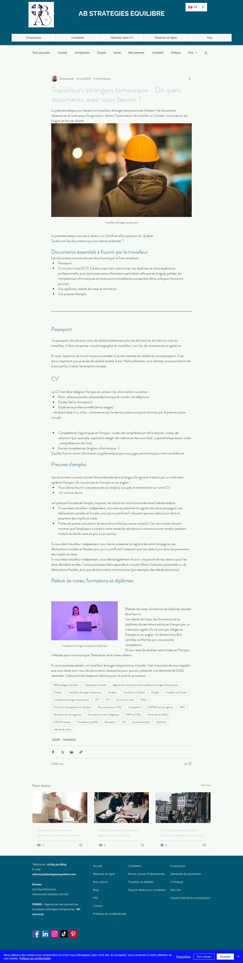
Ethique (176, 52)
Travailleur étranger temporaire (84, 692)
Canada (62, 52)
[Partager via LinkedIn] (71, 752)
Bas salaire (110, 722)
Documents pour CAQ (110, 707)
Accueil (97, 865)
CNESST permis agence (160, 707)
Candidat (157, 52)
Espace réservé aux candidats (146, 889)
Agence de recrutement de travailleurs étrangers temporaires (145, 685)
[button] (206, 52)
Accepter (225, 956)
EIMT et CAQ (133, 714)
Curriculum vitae (125, 700)
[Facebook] (36, 934)
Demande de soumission (185, 873)
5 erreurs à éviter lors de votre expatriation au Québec (119, 833)
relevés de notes (62, 729)
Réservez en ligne (104, 873)
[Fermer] (238, 956)
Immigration (82, 52)
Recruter (175, 889)
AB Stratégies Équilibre (66, 685)
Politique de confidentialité (108, 913)
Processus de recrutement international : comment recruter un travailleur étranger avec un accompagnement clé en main (59, 833)
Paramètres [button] (183, 956)
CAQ (143, 700)
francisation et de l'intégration (103, 714)
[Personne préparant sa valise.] (121, 807)
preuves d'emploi (141, 722)
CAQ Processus (62, 722)
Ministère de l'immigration (67, 714)
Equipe (101, 52)
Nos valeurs (100, 881)
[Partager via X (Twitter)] (62, 752)
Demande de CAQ (157, 714)
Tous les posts (41, 52)
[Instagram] (54, 934)
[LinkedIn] (45, 934)
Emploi (155, 692)
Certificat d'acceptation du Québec (72, 707)
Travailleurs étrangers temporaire (71, 700)
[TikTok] (64, 934)
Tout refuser (204, 956)
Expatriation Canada (96, 685)
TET (97, 700)
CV (108, 700)
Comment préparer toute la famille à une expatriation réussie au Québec (182, 833)
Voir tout (206, 785)
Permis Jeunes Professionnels (146, 873)
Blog (96, 889)
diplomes (161, 722)
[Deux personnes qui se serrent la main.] (59, 807)
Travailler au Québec (134, 692)
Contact (98, 905)
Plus (190, 52)
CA (124, 722)
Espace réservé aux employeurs (190, 897)
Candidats (134, 865)
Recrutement (136, 52)
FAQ (95, 897)
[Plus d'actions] (189, 78)
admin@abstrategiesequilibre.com (54, 874)
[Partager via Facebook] (53, 752)
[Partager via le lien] (81, 752)
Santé (117, 52)
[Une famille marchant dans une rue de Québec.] (183, 807)
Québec (112, 692)
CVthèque (176, 881)
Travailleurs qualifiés (87, 722)
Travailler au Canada (176, 692)
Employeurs (177, 865)
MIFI (182, 707)
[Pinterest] (73, 934)
